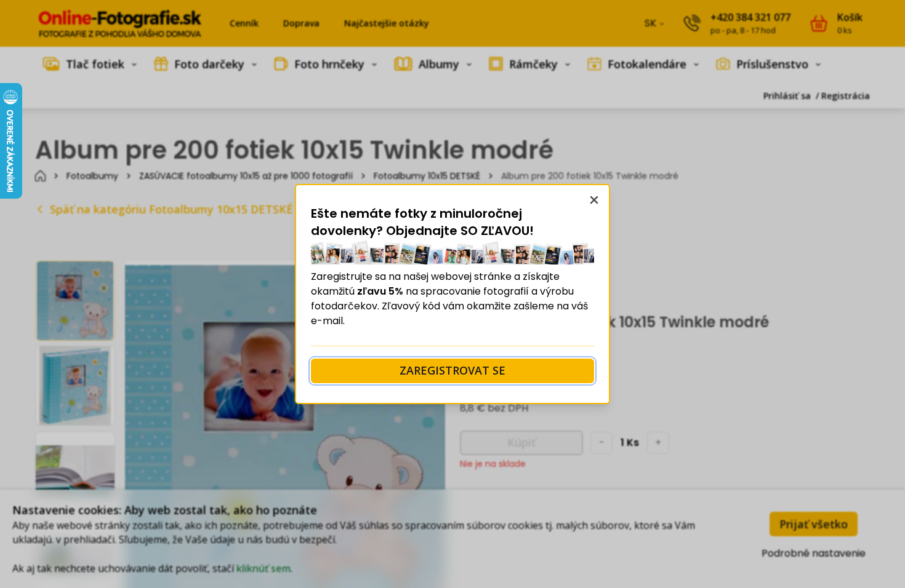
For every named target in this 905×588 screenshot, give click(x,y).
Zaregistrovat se (452, 370)
